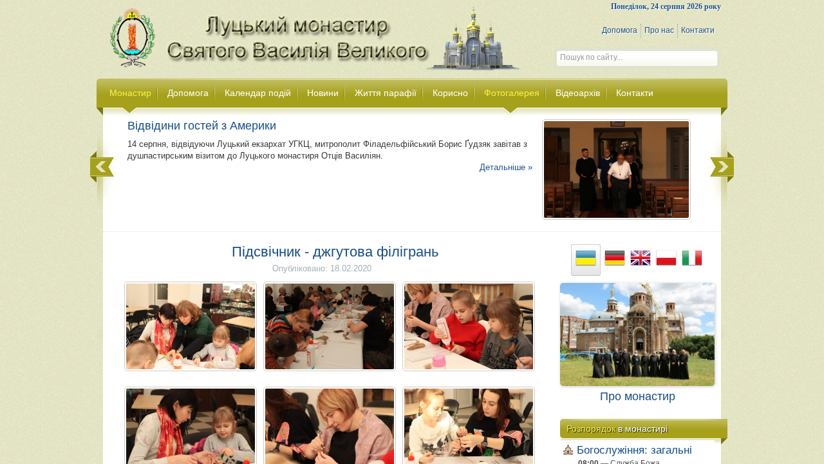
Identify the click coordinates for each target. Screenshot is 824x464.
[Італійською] (692, 260)
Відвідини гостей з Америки (201, 125)
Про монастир (637, 396)
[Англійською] (640, 260)
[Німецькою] (614, 260)
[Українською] (586, 260)
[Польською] (666, 260)
